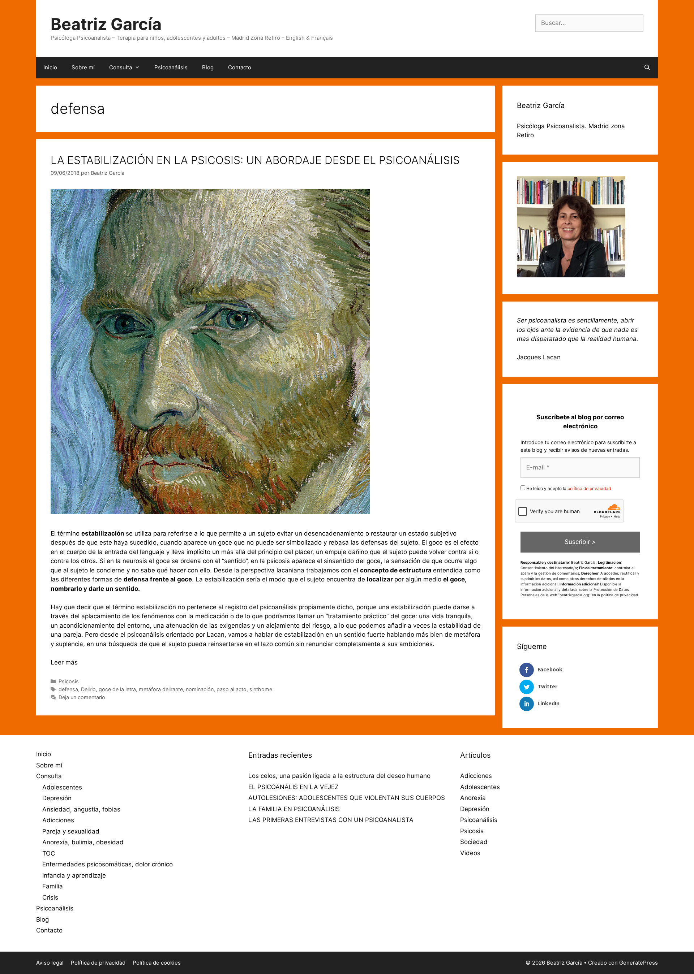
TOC (48, 853)
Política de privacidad (98, 962)
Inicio (50, 67)
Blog (208, 67)
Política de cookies (157, 962)
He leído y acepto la (568, 488)
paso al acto (232, 689)
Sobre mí (83, 67)
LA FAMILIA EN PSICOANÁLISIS (294, 809)
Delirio (88, 689)
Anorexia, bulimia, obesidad (83, 842)
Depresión (57, 798)
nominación (200, 689)
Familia (52, 886)
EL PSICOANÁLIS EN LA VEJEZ (293, 787)
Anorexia (473, 797)
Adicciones (58, 820)
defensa (68, 689)
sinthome (260, 689)
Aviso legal (50, 962)
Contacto (239, 67)
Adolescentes (62, 787)
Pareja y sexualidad (70, 831)
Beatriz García (106, 24)
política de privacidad (589, 488)
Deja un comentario (82, 697)
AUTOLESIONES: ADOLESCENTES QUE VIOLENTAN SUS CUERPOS (346, 797)
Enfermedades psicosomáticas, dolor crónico (107, 864)
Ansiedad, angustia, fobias (81, 809)
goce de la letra (117, 689)
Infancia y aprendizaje (74, 875)
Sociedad (474, 841)
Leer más (64, 662)
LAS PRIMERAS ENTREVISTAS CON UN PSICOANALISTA (331, 819)
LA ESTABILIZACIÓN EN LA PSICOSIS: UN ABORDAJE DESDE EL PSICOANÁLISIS (255, 159)
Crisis (50, 897)
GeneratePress (638, 962)
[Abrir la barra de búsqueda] (647, 67)
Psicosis (69, 681)
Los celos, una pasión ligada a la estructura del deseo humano (339, 775)
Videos (470, 853)
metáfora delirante (161, 689)
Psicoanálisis (171, 67)
